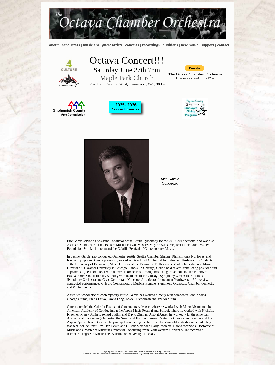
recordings (151, 45)
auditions (170, 45)
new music (189, 45)
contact (223, 45)
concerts (132, 45)
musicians (91, 45)
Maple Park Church (127, 78)
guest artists (112, 45)
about (54, 45)
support (207, 45)
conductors (71, 45)
